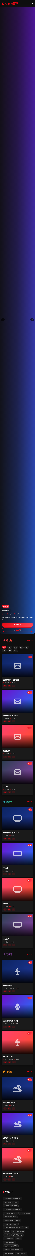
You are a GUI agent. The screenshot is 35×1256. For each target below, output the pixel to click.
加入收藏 (18, 629)
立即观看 (18, 625)
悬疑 (4, 650)
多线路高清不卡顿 (9, 1238)
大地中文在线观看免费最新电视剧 (12, 1198)
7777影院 (7, 1231)
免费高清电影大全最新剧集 (11, 1206)
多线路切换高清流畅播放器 (11, 1224)
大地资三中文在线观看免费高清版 (12, 1227)
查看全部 (29, 640)
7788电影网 (11, 3)
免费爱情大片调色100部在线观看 (12, 1220)
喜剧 (21, 647)
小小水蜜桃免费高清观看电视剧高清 (13, 1249)
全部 (4, 647)
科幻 (10, 647)
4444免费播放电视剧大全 (18, 1231)
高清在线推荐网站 (9, 1253)
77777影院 (7, 1235)
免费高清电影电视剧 (21, 1253)
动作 (15, 647)
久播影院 (26, 1227)
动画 (10, 650)
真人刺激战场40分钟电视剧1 (11, 1202)
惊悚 (15, 650)
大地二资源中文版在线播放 (11, 1213)
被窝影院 (18, 1238)
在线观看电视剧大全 (17, 1235)
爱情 (27, 647)
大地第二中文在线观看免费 (11, 1246)
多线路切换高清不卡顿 (10, 1242)
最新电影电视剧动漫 (25, 1213)
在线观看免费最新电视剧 (10, 1216)
